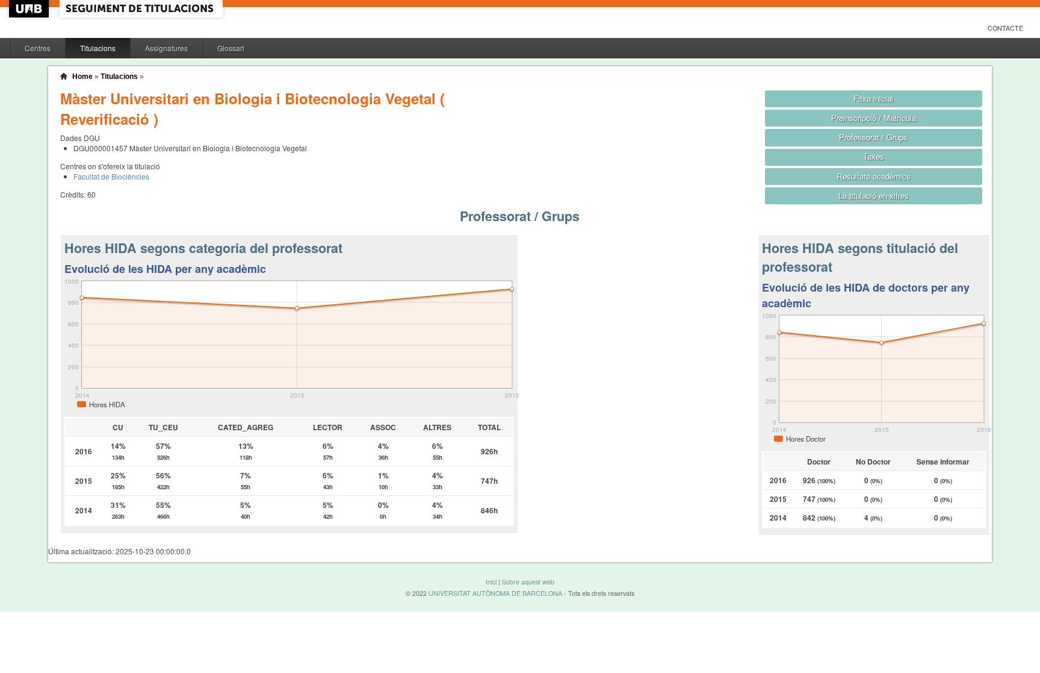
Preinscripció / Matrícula (873, 118)
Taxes (873, 156)
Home (82, 76)
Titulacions (98, 48)
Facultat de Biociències (111, 176)
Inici (491, 581)
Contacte (1005, 28)
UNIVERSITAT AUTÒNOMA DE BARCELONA (495, 593)
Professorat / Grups (873, 137)
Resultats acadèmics (874, 176)
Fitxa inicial (873, 98)
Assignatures (166, 48)
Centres (38, 48)
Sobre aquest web (528, 581)
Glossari (230, 48)
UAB (30, 8)
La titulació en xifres (873, 195)
